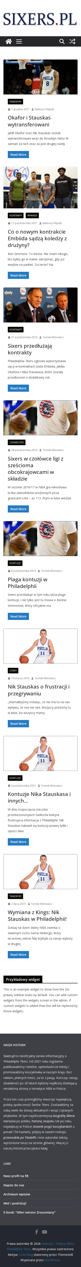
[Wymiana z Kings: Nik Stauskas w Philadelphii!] (40, 871)
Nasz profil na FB (15, 1176)
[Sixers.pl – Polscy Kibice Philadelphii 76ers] (8, 41)
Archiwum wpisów (16, 1194)
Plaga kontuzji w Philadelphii (27, 582)
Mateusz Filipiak (44, 109)
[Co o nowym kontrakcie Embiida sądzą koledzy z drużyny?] (40, 187)
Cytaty (13, 670)
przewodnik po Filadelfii (19, 1137)
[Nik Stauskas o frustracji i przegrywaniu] (40, 646)
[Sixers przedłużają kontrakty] (40, 305)
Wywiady (32, 215)
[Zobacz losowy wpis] (72, 41)
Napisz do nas (13, 1185)
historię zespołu (43, 1121)
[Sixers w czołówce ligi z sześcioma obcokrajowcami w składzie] (40, 417)
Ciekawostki (17, 442)
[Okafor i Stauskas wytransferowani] (40, 77)
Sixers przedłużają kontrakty (30, 349)
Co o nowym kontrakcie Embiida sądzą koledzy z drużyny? (37, 238)
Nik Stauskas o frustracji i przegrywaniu (39, 690)
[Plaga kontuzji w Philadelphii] (40, 538)
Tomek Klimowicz (53, 337)
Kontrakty (16, 215)
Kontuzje (15, 563)
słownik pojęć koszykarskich (52, 1126)
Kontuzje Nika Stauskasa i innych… (39, 797)
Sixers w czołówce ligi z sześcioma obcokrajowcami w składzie (35, 468)
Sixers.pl (9, 1056)
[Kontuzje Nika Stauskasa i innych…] (40, 753)
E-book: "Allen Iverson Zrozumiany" (29, 1212)
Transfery (15, 101)
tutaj (44, 1148)
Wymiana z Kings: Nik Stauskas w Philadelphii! (37, 915)
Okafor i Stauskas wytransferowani (29, 121)
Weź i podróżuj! (14, 1203)
